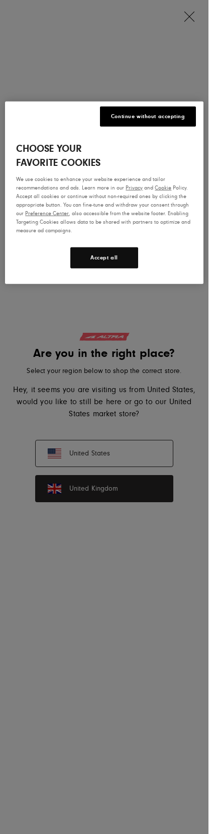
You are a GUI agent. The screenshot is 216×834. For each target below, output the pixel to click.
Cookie (163, 187)
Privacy (134, 187)
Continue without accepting (148, 116)
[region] (104, 193)
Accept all (104, 257)
